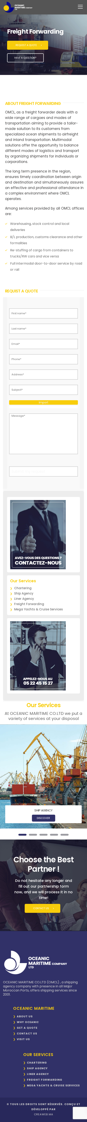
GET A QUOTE (27, 1028)
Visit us (23, 1039)
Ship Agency (23, 593)
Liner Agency (24, 599)
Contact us (27, 1033)
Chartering (23, 588)
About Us (25, 1016)
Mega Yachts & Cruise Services (38, 609)
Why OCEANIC (28, 1022)
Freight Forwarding (29, 604)
